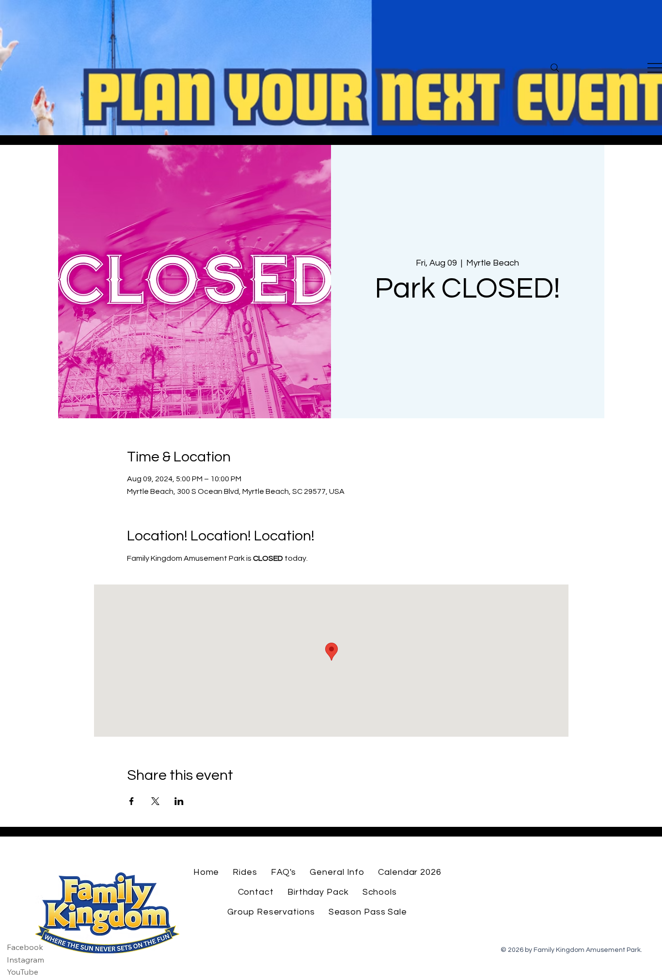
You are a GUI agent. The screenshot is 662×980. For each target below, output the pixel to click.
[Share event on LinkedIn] (179, 801)
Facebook (25, 947)
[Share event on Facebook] (131, 801)
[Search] (555, 68)
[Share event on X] (155, 801)
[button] (245, 872)
